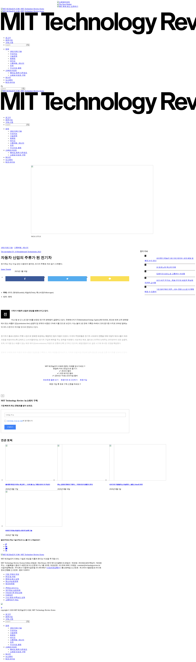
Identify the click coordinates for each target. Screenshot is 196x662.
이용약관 (9, 595)
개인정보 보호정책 (12, 590)
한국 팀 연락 (10, 577)
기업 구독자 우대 (12, 574)
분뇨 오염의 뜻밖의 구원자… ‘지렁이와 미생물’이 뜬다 (75, 484)
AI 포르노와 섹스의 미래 (166, 267)
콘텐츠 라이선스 (12, 588)
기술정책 (13, 56)
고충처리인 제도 (12, 600)
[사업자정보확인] (53, 568)
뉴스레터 (9, 80)
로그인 (8, 38)
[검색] (28, 45)
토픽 (7, 49)
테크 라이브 (10, 82)
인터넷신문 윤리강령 (13, 593)
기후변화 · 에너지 (17, 63)
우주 (12, 66)
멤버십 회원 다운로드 (18, 73)
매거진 (8, 78)
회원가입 (9, 40)
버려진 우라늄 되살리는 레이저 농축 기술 (18, 530)
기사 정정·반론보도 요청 (15, 597)
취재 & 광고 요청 (12, 579)
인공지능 (13, 54)
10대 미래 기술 (16, 51)
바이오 (12, 61)
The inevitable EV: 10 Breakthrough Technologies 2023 (21, 252)
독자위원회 (10, 584)
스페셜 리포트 (11, 70)
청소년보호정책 (11, 581)
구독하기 (10, 427)
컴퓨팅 (12, 59)
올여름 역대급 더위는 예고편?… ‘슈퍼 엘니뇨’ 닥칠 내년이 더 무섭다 (27, 484)
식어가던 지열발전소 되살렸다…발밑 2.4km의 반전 (126, 484)
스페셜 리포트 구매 (17, 75)
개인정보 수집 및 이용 (15, 421)
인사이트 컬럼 (15, 68)
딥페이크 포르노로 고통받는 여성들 (170, 274)
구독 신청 (9, 42)
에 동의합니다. (20, 421)
